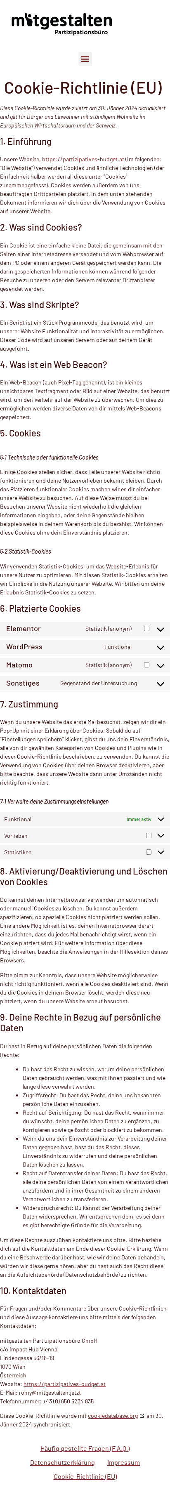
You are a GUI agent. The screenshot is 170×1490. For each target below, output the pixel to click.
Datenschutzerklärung (62, 1462)
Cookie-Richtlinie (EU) (85, 1476)
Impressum (123, 1462)
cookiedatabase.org (113, 1415)
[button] (85, 59)
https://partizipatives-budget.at (83, 159)
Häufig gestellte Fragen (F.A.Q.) (85, 1448)
